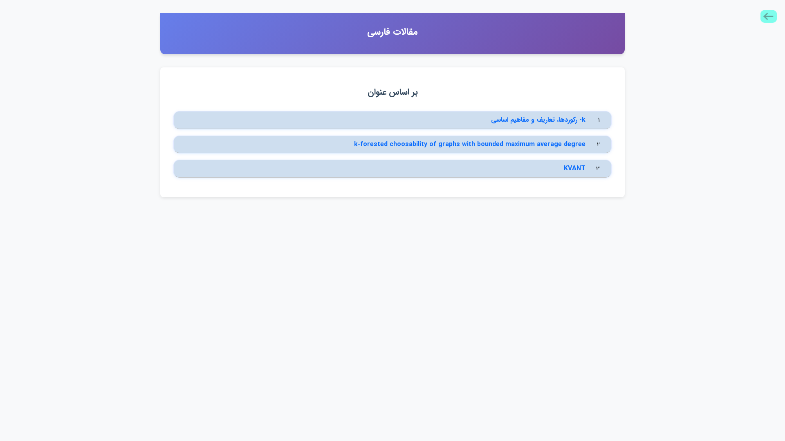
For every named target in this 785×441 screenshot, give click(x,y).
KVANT (574, 168)
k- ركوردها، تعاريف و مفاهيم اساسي (538, 120)
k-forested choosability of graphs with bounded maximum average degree (469, 144)
